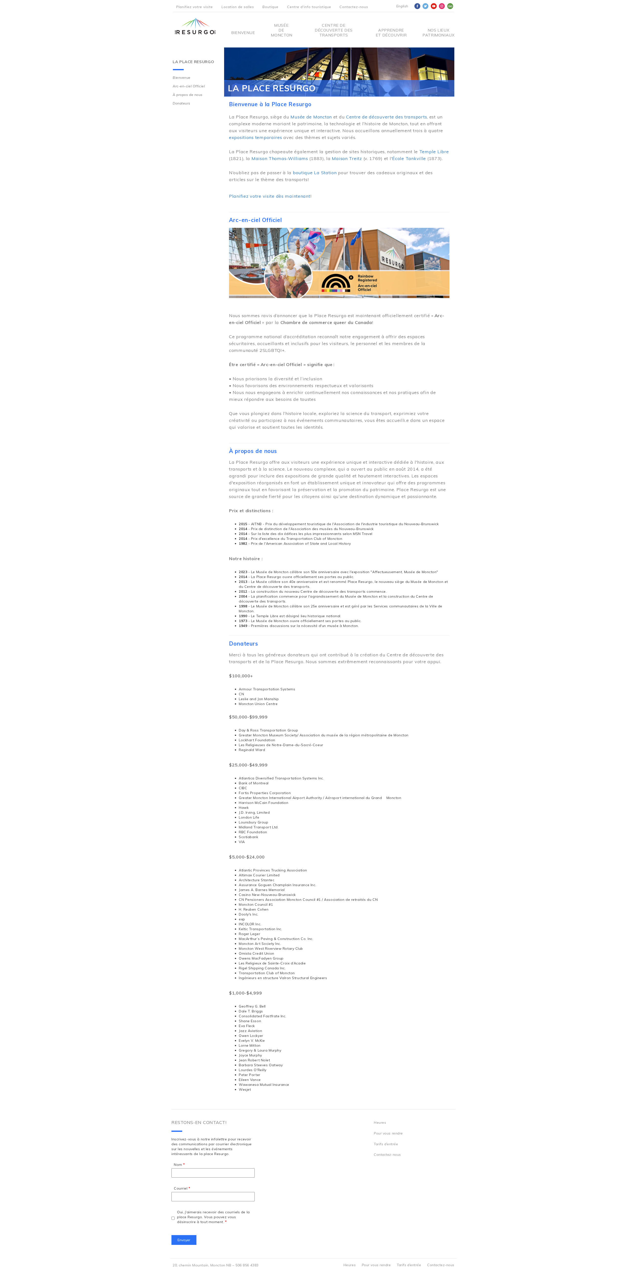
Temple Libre (434, 151)
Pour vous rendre (388, 1133)
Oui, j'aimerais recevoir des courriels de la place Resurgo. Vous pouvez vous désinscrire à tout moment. (213, 1217)
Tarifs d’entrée (386, 1144)
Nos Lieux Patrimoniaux (438, 32)
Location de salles (237, 7)
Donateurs (181, 103)
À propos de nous (188, 95)
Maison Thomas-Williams (280, 158)
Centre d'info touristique (309, 7)
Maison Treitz (347, 158)
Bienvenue (243, 32)
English (402, 6)
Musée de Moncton (281, 30)
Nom (178, 1164)
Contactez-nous (353, 7)
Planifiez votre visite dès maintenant (269, 196)
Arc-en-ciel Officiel (189, 86)
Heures (380, 1122)
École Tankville (409, 158)
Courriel (180, 1188)
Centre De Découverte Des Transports (334, 30)
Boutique (270, 7)
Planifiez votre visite (194, 7)
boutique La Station (315, 172)
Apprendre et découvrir (391, 32)
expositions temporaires (255, 137)
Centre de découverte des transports (386, 117)
